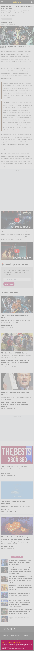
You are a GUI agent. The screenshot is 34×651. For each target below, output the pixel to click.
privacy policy (5, 647)
